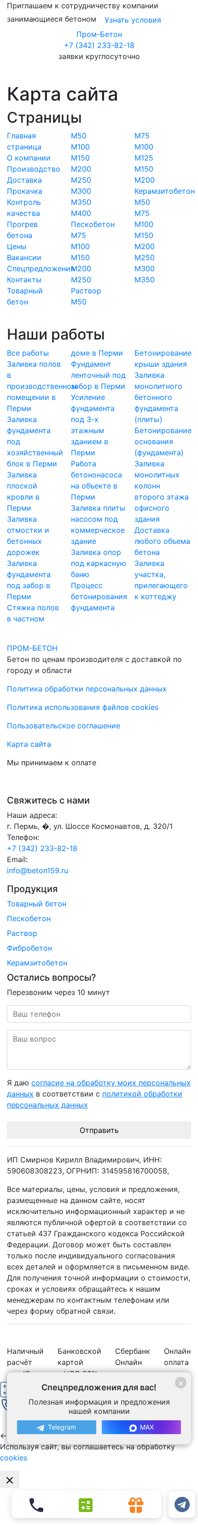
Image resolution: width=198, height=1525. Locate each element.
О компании (29, 157)
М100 (80, 146)
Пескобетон (93, 224)
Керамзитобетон (164, 191)
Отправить (99, 1130)
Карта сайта (29, 744)
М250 (81, 180)
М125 (143, 157)
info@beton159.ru (37, 870)
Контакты (24, 279)
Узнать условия (133, 19)
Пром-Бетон (99, 34)
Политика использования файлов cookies (82, 707)
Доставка (24, 180)
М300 (81, 191)
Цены (16, 246)
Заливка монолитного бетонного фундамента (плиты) (158, 397)
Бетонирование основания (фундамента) (163, 441)
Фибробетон (29, 948)
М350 (81, 202)
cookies (13, 1457)
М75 (78, 235)
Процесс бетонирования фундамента (99, 596)
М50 (79, 135)
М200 (81, 168)
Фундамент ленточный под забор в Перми (98, 375)
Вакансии (24, 257)
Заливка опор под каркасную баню (98, 563)
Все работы (28, 352)
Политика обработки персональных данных (87, 688)
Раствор (86, 290)
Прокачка (24, 191)
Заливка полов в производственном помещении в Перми (42, 386)
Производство (33, 168)
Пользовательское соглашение (63, 725)
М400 (81, 213)
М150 (80, 157)
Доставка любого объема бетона (162, 541)
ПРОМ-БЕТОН (32, 648)
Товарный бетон (36, 903)
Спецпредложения (41, 268)
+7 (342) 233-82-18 (99, 45)
